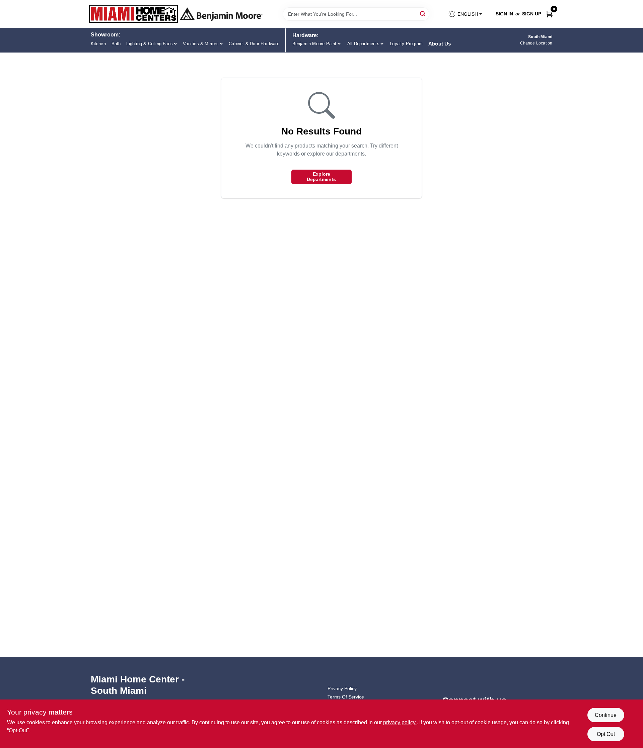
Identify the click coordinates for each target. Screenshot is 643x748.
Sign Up (531, 13)
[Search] (423, 13)
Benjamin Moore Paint (314, 43)
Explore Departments (321, 176)
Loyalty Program (406, 43)
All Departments (363, 43)
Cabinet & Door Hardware (254, 43)
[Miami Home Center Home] (133, 14)
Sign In (504, 13)
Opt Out (606, 734)
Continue (606, 715)
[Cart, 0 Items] (549, 13)
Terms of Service (346, 696)
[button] (464, 14)
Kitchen (98, 43)
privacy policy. (400, 722)
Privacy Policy (342, 688)
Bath (116, 43)
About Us (439, 43)
